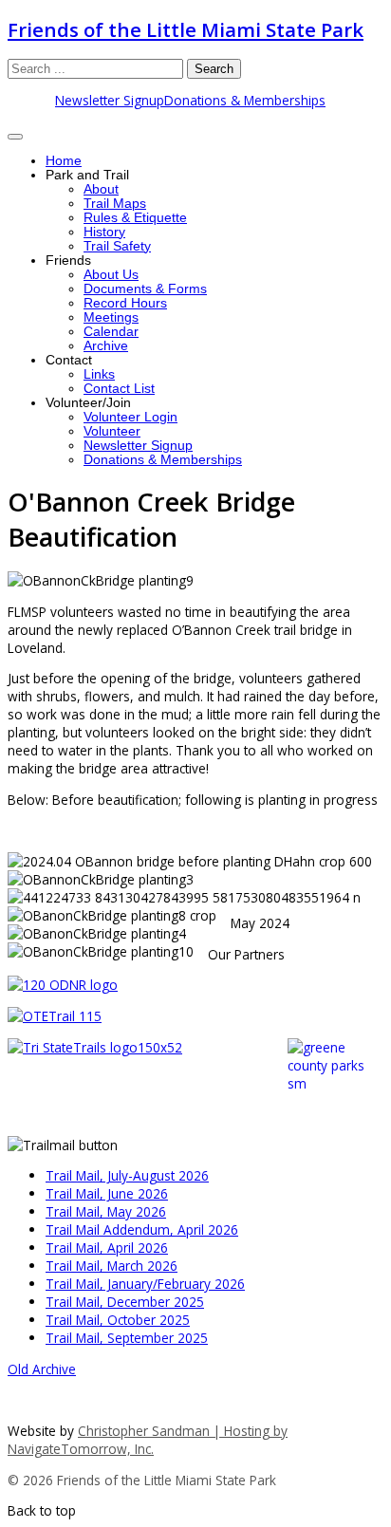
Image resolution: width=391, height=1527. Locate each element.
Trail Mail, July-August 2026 (127, 1175)
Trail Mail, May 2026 (106, 1211)
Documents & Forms (145, 289)
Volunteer (112, 431)
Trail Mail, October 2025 (118, 1320)
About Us (111, 275)
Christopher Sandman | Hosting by (183, 1431)
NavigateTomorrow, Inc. (81, 1449)
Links (99, 374)
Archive (106, 346)
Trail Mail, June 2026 (107, 1193)
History (104, 232)
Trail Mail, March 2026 (111, 1266)
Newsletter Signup (109, 100)
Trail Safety (117, 246)
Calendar (111, 332)
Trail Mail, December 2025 (125, 1302)
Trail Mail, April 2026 (107, 1247)
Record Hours (125, 303)
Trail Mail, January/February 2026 (145, 1284)
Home (64, 161)
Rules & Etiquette (135, 218)
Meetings (111, 317)
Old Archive (42, 1369)
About (101, 189)
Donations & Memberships (245, 100)
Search (214, 69)
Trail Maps (115, 203)
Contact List (119, 389)
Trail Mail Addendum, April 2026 (142, 1229)
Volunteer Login (130, 417)
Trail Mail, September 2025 (127, 1338)
